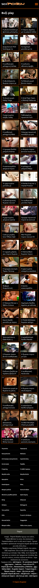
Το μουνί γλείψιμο (25, 515)
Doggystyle (23, 520)
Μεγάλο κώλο (6, 474)
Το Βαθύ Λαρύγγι (25, 469)
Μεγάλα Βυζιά (24, 474)
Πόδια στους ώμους (26, 525)
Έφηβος (22, 464)
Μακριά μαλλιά (6, 489)
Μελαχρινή (23, 505)
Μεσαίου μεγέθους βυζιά (9, 495)
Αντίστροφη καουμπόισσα (10, 459)
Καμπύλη (23, 510)
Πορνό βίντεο (11, 539)
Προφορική (23, 448)
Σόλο (3, 515)
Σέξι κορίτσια (10, 550)
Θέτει (22, 479)
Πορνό (19, 531)
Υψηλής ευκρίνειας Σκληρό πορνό (15, 548)
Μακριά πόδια (6, 525)
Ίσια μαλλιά (5, 510)
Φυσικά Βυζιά (6, 520)
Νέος (21, 484)
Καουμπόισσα (6, 454)
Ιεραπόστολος (24, 459)
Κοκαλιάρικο (5, 484)
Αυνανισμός (5, 464)
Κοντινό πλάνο (24, 489)
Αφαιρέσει (5, 479)
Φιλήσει (4, 505)
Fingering (5, 469)
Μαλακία (23, 454)
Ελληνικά (23, 500)
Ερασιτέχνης (24, 495)
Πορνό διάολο (15, 537)
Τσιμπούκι (5, 448)
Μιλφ (3, 500)
